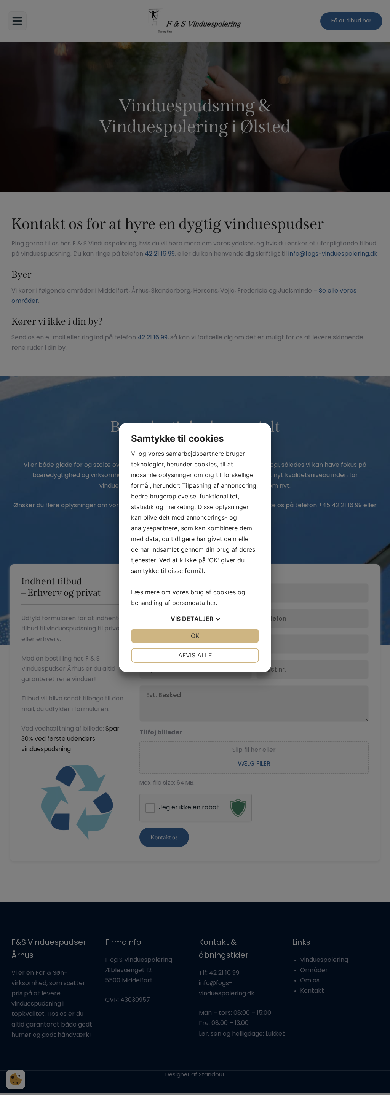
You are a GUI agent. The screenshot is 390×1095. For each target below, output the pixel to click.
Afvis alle (195, 655)
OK (195, 636)
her (211, 602)
